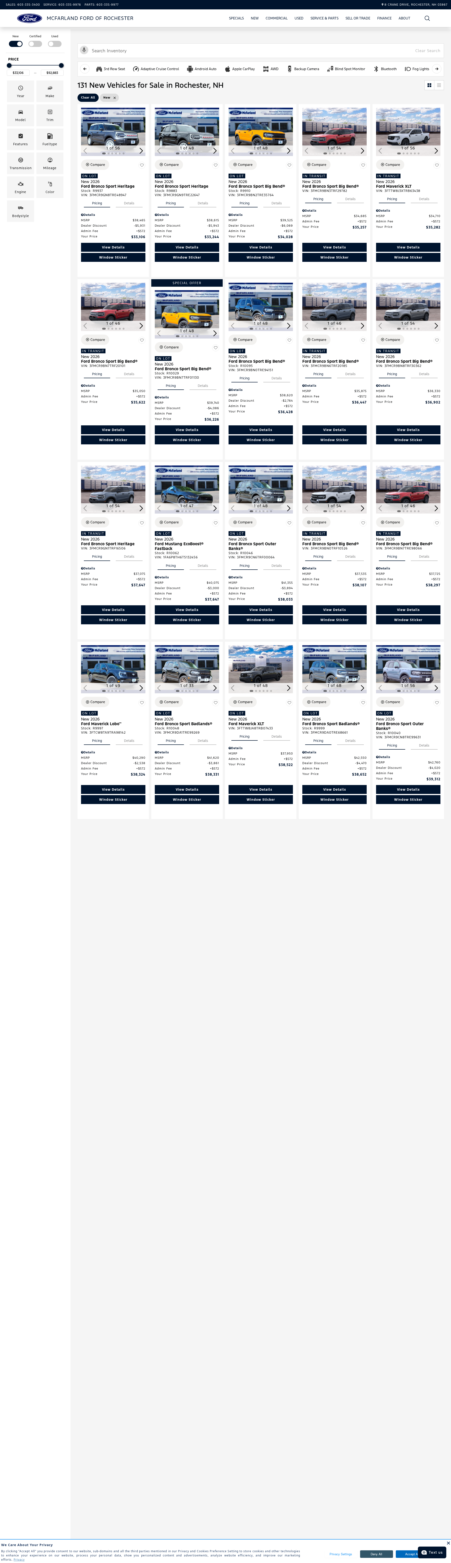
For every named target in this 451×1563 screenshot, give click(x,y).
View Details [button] (113, 247)
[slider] (9, 65)
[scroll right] (436, 68)
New (255, 18)
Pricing (97, 203)
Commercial (277, 18)
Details (129, 203)
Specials (236, 18)
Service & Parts (324, 18)
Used (299, 18)
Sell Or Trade (357, 19)
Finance (384, 18)
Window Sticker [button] (113, 257)
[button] (427, 18)
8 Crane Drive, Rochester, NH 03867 (416, 5)
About (404, 18)
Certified (35, 36)
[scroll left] (84, 68)
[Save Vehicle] (141, 165)
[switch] (15, 40)
